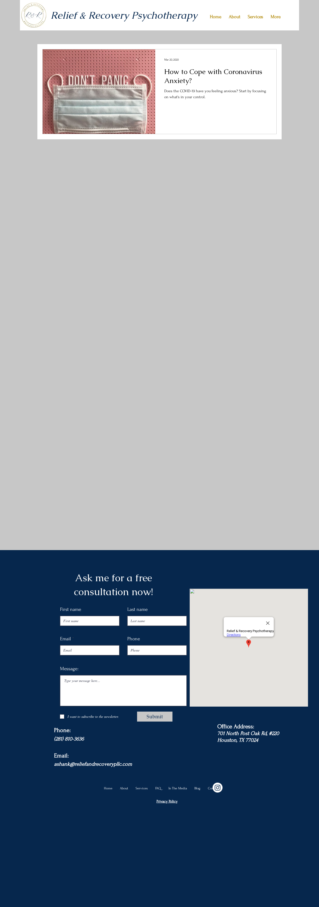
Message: (69, 668)
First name (70, 609)
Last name (137, 609)
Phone (133, 638)
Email (65, 638)
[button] (255, 17)
